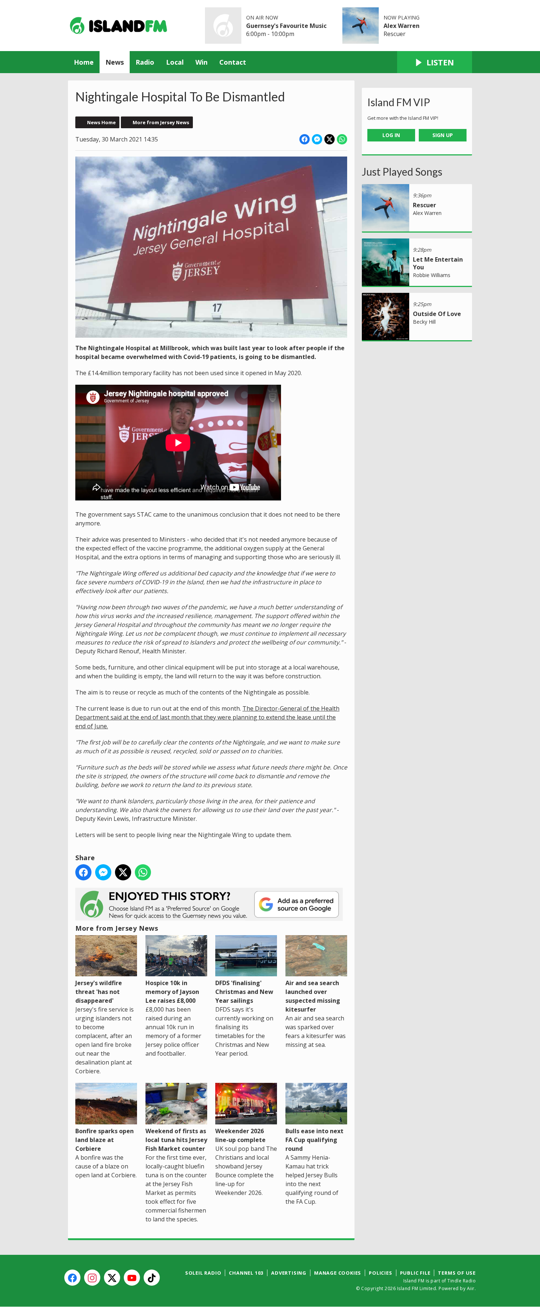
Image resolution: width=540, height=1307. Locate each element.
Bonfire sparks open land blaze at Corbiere (104, 1139)
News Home (101, 122)
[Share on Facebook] (304, 139)
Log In (391, 135)
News (114, 62)
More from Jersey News (161, 122)
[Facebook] (72, 1278)
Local (175, 62)
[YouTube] (132, 1278)
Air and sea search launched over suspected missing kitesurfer (312, 996)
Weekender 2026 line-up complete (240, 1135)
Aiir (471, 1288)
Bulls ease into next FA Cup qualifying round (314, 1139)
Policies (380, 1273)
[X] (112, 1278)
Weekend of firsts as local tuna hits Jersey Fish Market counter (176, 1139)
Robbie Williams (431, 275)
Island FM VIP (398, 102)
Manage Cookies (337, 1273)
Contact (232, 62)
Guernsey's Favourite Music (286, 25)
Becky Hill (424, 321)
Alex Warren (402, 25)
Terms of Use (457, 1273)
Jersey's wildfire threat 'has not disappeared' (98, 992)
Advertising (288, 1273)
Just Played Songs (402, 171)
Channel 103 (246, 1273)
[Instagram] (92, 1278)
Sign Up (442, 135)
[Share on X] (329, 139)
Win (201, 62)
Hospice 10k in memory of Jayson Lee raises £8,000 (172, 992)
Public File (415, 1273)
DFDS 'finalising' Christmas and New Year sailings (244, 992)
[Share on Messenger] (317, 139)
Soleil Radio (203, 1273)
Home (84, 62)
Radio (145, 62)
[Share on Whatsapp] (342, 139)
